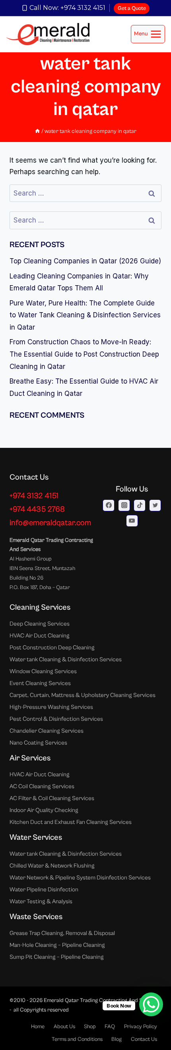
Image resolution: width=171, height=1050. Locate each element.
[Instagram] (124, 505)
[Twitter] (155, 505)
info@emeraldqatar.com (50, 523)
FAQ (110, 1026)
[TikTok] (140, 505)
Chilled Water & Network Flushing (52, 865)
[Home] (37, 131)
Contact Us (144, 1039)
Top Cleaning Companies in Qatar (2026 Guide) (85, 261)
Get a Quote (132, 8)
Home (38, 1026)
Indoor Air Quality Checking (44, 810)
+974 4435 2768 (37, 509)
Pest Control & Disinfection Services (56, 719)
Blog (116, 1039)
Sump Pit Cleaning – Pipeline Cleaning (57, 957)
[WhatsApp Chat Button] (151, 1004)
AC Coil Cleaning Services (42, 786)
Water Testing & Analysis (41, 901)
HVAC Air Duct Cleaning (40, 635)
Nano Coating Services (38, 742)
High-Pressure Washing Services (51, 707)
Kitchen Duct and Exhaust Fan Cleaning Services (71, 822)
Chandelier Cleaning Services (47, 731)
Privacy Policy (140, 1026)
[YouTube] (132, 521)
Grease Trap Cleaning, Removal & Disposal (62, 933)
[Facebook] (109, 505)
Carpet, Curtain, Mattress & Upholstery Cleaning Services (82, 695)
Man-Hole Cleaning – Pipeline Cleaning (57, 945)
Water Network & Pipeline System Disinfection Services (80, 877)
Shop (90, 1026)
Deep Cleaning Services (40, 623)
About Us (64, 1026)
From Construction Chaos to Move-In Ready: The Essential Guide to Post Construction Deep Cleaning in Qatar (84, 354)
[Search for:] (85, 193)
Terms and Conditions (77, 1039)
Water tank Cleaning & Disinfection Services (66, 659)
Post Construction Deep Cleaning (52, 647)
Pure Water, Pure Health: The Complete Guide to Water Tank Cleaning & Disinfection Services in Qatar (85, 315)
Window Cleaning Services (43, 671)
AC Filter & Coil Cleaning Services (52, 798)
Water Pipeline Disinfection (44, 889)
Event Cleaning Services (40, 683)
